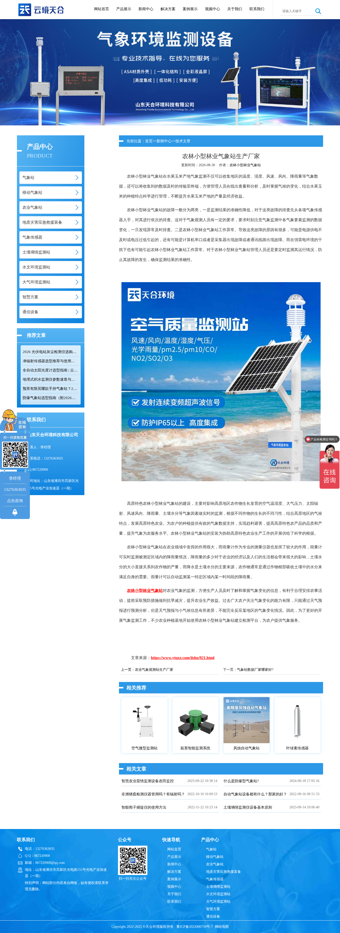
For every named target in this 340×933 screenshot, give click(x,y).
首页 (149, 141)
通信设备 (213, 916)
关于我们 (234, 9)
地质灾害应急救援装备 (223, 872)
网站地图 (222, 927)
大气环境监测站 (218, 901)
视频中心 (212, 9)
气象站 (211, 849)
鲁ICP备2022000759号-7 (194, 927)
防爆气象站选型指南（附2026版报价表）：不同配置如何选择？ (50, 398)
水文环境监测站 (218, 894)
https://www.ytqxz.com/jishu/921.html (182, 658)
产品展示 (123, 9)
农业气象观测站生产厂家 (154, 670)
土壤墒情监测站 (218, 886)
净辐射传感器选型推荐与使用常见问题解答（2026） (50, 361)
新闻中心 (145, 9)
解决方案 (168, 9)
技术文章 (182, 141)
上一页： (128, 670)
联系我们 (256, 9)
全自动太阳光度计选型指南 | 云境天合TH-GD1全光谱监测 (50, 370)
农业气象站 (215, 864)
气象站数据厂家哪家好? (255, 670)
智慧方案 (213, 909)
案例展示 (190, 9)
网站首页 (101, 9)
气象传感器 (215, 879)
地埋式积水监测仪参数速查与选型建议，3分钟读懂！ (50, 379)
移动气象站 (215, 857)
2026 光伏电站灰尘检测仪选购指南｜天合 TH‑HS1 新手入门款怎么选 (50, 352)
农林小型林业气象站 (245, 165)
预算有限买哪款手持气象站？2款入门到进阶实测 (50, 389)
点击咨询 (15, 501)
